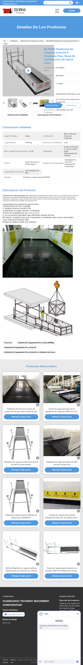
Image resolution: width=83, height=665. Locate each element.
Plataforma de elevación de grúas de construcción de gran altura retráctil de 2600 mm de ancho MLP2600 (21, 410)
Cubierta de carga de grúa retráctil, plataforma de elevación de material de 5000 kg (62, 516)
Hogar (6, 41)
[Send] (77, 661)
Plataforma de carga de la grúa (32, 41)
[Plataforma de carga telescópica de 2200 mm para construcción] (61, 442)
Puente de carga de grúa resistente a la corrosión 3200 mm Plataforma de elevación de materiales (62, 569)
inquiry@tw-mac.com (15, 614)
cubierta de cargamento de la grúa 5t (20, 347)
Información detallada (18, 115)
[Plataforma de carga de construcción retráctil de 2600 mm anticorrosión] (21, 442)
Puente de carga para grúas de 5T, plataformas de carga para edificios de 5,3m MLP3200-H (62, 410)
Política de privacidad (5, 661)
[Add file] (40, 661)
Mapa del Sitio (13, 661)
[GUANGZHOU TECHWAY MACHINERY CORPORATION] (14, 11)
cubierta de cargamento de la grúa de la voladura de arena (29, 352)
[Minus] (77, 614)
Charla (72, 11)
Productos (14, 41)
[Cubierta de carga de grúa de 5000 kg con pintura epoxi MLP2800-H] (21, 495)
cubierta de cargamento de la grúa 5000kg (36, 343)
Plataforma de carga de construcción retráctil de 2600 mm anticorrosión (21, 463)
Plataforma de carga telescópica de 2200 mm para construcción (62, 463)
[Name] (70, 2)
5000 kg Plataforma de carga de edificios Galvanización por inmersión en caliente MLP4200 (21, 569)
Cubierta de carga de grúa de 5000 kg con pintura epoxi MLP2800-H (21, 516)
